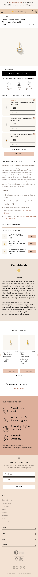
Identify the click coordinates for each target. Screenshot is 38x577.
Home (4, 17)
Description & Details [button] (12, 161)
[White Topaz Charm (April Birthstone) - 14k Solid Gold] (34, 100)
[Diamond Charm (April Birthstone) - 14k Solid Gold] (34, 118)
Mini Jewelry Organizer (15, 2)
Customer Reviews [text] (16, 384)
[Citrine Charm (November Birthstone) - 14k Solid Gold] (34, 134)
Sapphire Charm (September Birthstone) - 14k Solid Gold (17, 250)
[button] (32, 11)
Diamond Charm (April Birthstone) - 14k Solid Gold (22, 120)
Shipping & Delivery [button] (11, 224)
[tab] (16, 375)
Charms (9, 17)
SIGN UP (19, 486)
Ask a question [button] (19, 388)
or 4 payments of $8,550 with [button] (15, 78)
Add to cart (19, 73)
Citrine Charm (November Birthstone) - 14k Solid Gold (22, 136)
